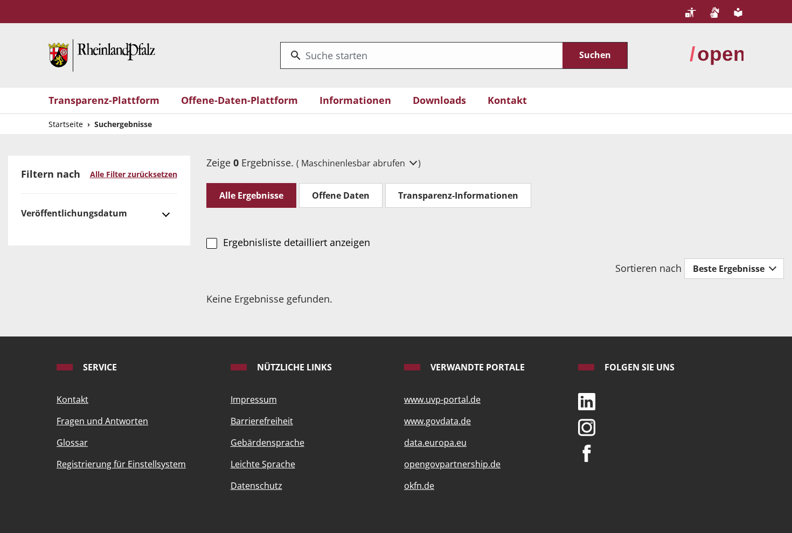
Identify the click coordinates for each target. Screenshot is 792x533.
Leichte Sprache (263, 464)
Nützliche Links (293, 367)
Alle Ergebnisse (251, 195)
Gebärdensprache (267, 442)
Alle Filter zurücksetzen (133, 174)
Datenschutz (256, 486)
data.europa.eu (435, 442)
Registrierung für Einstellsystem (121, 464)
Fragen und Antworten (102, 421)
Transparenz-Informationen (458, 195)
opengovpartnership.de (452, 464)
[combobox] (421, 55)
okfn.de (419, 486)
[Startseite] (101, 54)
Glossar (72, 442)
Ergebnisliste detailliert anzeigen (296, 242)
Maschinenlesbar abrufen (354, 163)
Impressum (254, 399)
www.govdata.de (437, 421)
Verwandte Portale (476, 367)
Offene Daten (341, 195)
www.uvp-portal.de (442, 399)
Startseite (65, 124)
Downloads (439, 100)
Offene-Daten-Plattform (239, 100)
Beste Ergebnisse (730, 269)
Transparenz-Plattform (103, 100)
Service (99, 367)
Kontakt (507, 100)
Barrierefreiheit (262, 421)
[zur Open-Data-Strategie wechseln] (717, 54)
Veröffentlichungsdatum (74, 213)
